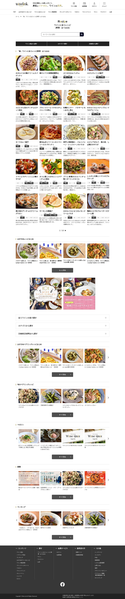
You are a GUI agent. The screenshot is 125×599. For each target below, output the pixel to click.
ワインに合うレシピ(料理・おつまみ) (45, 553)
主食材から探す (93, 43)
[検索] (82, 34)
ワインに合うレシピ (40, 12)
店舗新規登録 (79, 555)
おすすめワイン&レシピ (25, 12)
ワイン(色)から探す (31, 43)
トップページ (98, 552)
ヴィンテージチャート (66, 12)
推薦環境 (97, 560)
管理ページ (79, 552)
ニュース (19, 576)
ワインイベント (86, 12)
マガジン (77, 12)
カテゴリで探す (62, 43)
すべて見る (62, 374)
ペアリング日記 (21, 555)
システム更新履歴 (99, 562)
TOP (14, 12)
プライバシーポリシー (101, 570)
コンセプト (98, 555)
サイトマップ (98, 578)
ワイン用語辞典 (52, 12)
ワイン (95, 12)
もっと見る (62, 270)
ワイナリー (103, 12)
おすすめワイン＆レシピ (23, 560)
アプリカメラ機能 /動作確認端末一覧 (100, 574)
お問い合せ (98, 565)
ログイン (59, 552)
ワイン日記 (20, 552)
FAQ (96, 557)
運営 (96, 568)
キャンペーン (20, 573)
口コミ (18, 578)
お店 (111, 12)
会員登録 (59, 555)
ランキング (20, 557)
